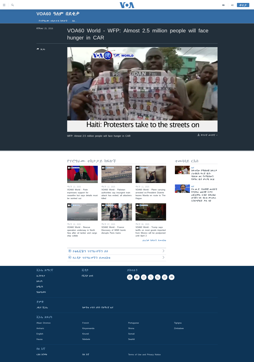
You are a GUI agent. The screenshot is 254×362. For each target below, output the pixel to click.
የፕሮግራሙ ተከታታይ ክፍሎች (53, 21)
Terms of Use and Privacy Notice (144, 354)
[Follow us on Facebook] (130, 277)
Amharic (40, 328)
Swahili (131, 339)
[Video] (223, 5)
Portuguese (133, 323)
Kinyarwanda (88, 328)
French (85, 323)
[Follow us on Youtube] (136, 277)
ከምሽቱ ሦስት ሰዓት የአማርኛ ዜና (97, 307)
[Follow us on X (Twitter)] (150, 277)
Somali (131, 333)
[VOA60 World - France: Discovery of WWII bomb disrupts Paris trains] (116, 212)
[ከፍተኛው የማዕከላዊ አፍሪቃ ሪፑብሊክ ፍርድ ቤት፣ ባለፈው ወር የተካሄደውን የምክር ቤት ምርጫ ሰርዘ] (182, 170)
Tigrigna (178, 323)
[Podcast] (164, 277)
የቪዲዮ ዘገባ (87, 276)
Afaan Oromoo (43, 323)
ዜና (192, 167)
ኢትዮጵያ (40, 276)
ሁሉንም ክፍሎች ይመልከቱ (154, 240)
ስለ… (74, 21)
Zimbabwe (179, 328)
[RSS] (158, 277)
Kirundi (85, 333)
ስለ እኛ (85, 354)
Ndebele (86, 339)
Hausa (39, 339)
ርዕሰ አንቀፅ (41, 354)
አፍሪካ (39, 281)
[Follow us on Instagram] (144, 277)
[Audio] (232, 5)
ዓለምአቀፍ (41, 292)
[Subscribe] (171, 277)
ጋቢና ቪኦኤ (42, 307)
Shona (131, 328)
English (39, 333)
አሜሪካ (39, 286)
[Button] (41, 50)
